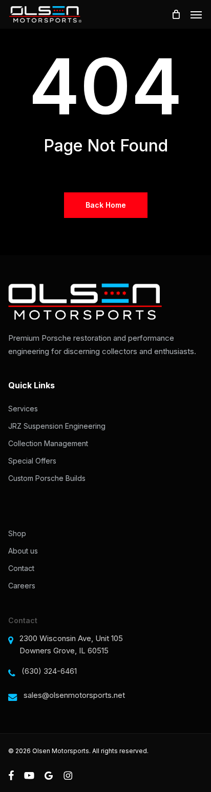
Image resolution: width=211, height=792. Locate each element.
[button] (196, 14)
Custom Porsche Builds (47, 478)
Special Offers (32, 460)
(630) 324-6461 (49, 671)
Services (23, 408)
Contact (21, 568)
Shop (17, 533)
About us (23, 550)
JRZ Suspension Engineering (57, 426)
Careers (21, 585)
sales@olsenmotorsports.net (74, 695)
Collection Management (48, 443)
